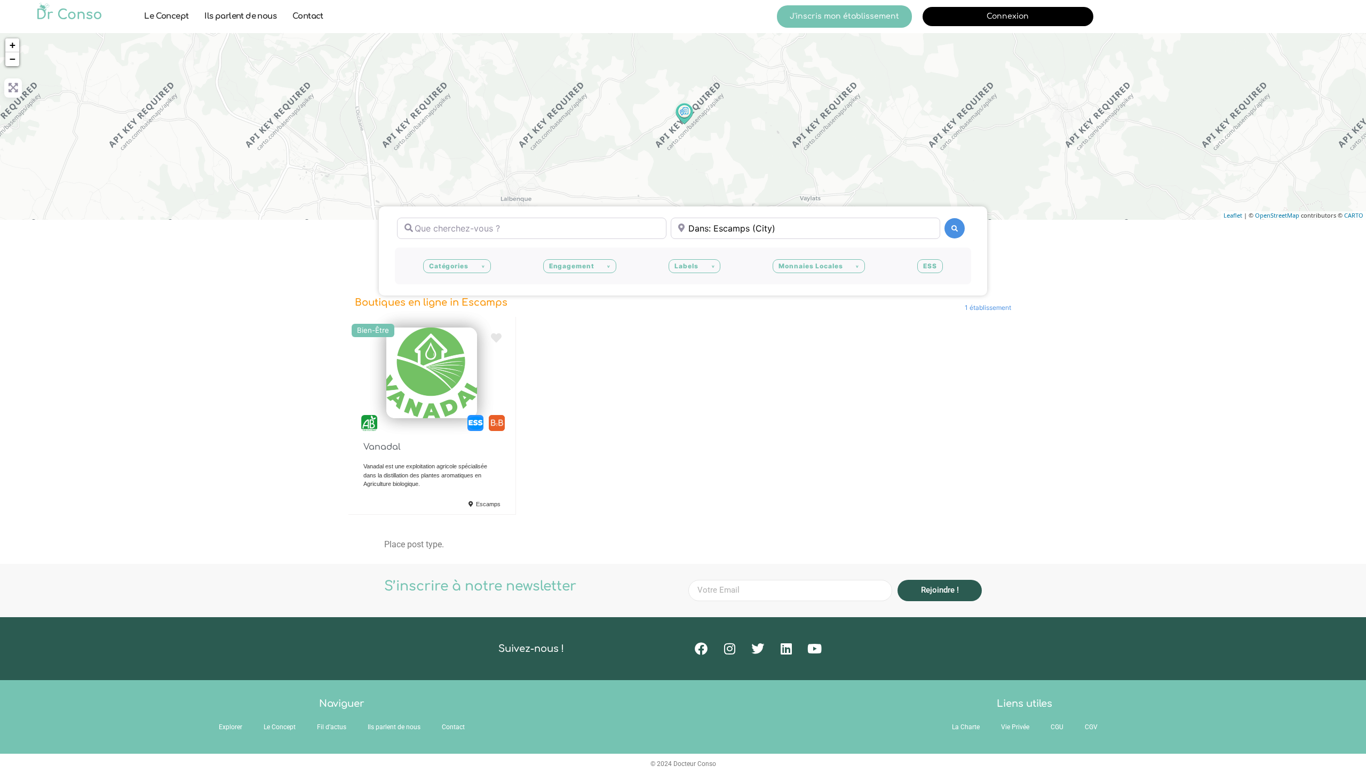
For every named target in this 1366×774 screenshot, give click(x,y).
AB (369, 423)
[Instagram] (729, 648)
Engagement (571, 266)
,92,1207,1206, (497, 423)
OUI (475, 423)
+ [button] (12, 45)
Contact (307, 16)
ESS (930, 266)
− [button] (12, 59)
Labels (686, 266)
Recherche (954, 228)
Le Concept (166, 16)
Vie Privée (1015, 727)
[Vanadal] (683, 113)
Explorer (230, 727)
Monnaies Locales (811, 266)
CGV (1091, 727)
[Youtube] (814, 648)
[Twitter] (758, 648)
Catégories (448, 266)
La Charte (966, 727)
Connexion (1008, 16)
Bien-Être (373, 330)
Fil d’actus (331, 727)
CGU (1057, 727)
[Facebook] (701, 648)
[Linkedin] (786, 648)
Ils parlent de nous (240, 16)
